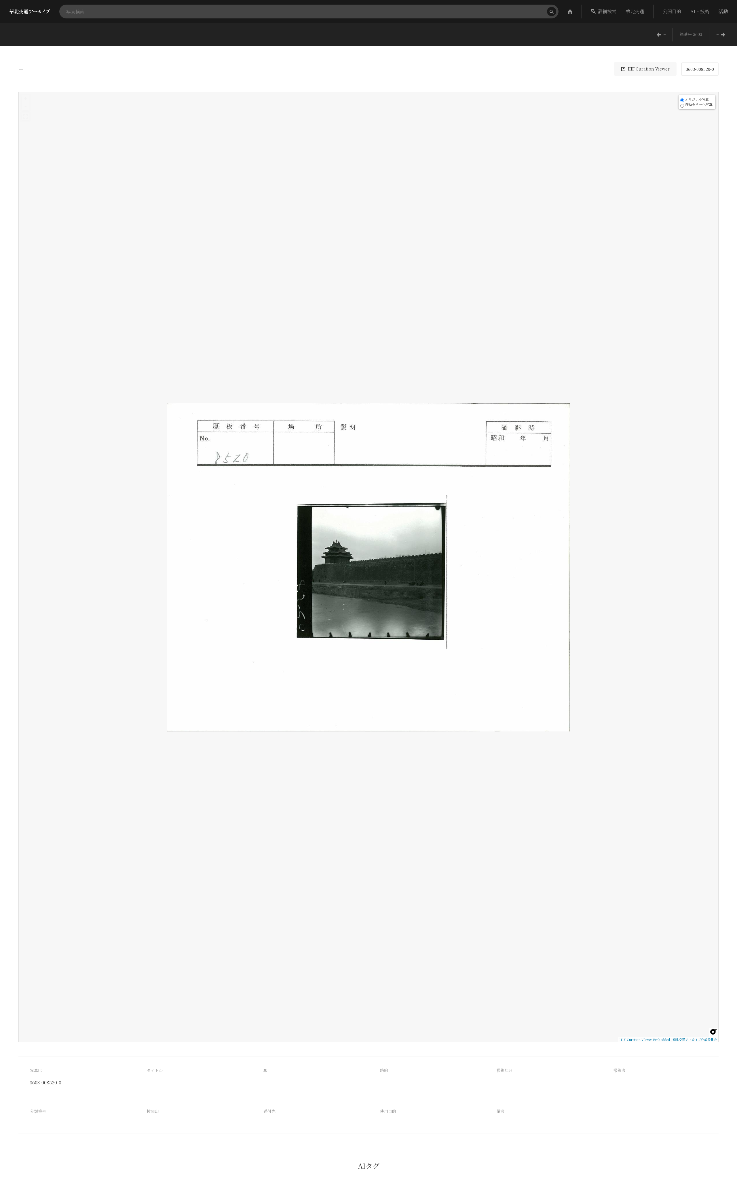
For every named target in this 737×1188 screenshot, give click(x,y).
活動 (723, 11)
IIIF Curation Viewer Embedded (644, 1039)
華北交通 (635, 11)
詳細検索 (607, 11)
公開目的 (672, 11)
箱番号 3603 (691, 34)
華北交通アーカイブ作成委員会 (695, 1039)
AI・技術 (699, 11)
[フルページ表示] (25, 116)
